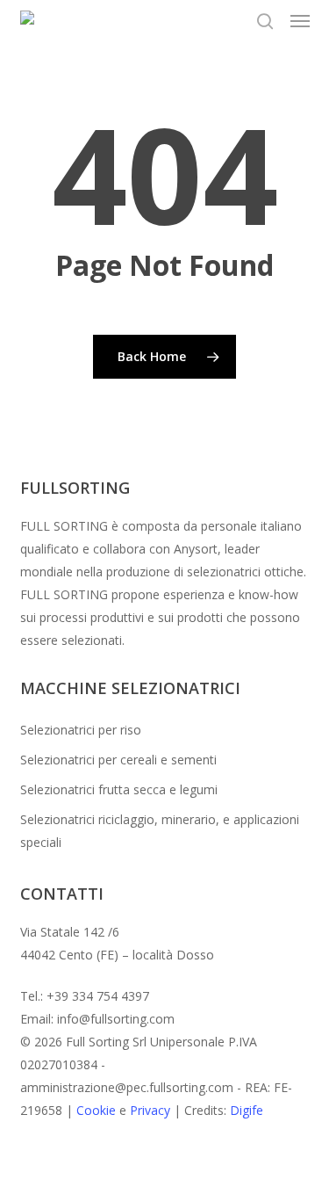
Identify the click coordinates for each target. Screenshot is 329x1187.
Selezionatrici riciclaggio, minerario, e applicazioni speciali (159, 830)
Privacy (150, 1110)
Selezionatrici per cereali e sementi (118, 759)
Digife (246, 1110)
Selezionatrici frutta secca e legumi (119, 789)
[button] (300, 21)
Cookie (96, 1110)
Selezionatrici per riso (80, 729)
